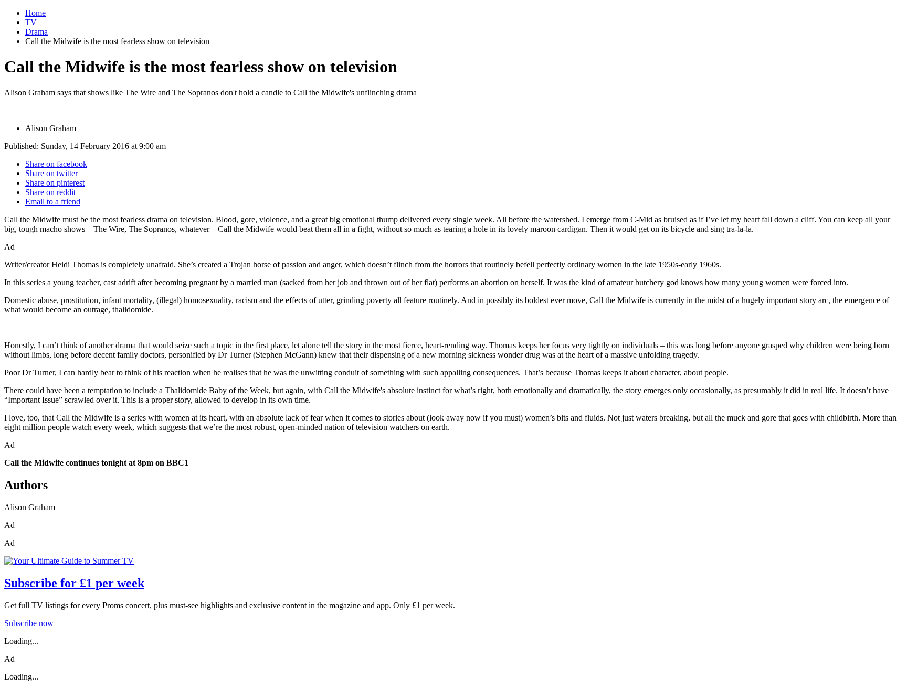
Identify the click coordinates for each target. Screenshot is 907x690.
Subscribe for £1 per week (74, 583)
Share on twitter (51, 173)
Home (35, 12)
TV (31, 22)
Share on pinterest (55, 182)
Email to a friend (52, 201)
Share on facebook (56, 163)
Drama (36, 31)
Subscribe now (29, 623)
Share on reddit (50, 192)
